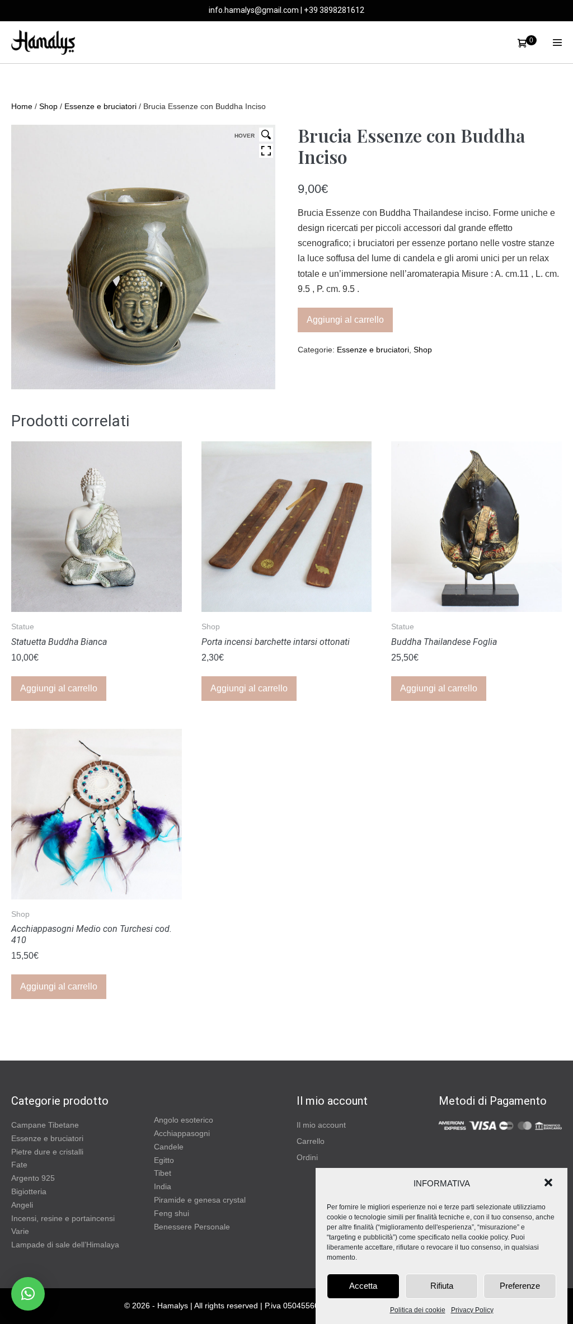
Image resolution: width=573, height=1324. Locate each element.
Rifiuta (441, 1285)
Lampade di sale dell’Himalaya (65, 1244)
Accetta (363, 1285)
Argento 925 (33, 1178)
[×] (28, 1294)
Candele (169, 1146)
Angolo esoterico (183, 1119)
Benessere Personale (192, 1226)
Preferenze (520, 1285)
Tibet (162, 1172)
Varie (20, 1231)
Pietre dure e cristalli (47, 1151)
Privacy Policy (472, 1310)
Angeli (22, 1204)
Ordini (307, 1157)
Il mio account (321, 1124)
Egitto (164, 1160)
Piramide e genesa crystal (200, 1199)
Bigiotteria (28, 1191)
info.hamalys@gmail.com (254, 10)
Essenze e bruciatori (100, 106)
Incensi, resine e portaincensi (63, 1218)
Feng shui (171, 1213)
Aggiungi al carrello (345, 319)
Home (21, 106)
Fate (19, 1164)
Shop (48, 106)
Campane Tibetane (45, 1124)
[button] (549, 1183)
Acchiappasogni (182, 1133)
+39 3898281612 (334, 10)
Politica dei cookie (417, 1310)
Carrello (311, 1141)
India (162, 1186)
